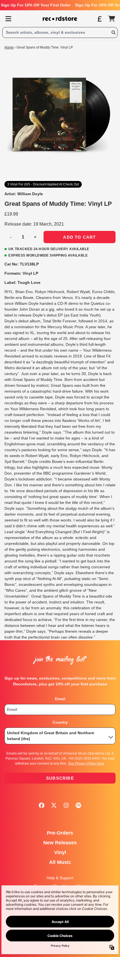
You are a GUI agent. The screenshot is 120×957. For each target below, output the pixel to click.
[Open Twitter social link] (54, 805)
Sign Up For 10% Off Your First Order (36, 5)
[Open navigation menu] (8, 19)
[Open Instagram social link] (66, 805)
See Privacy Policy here (86, 763)
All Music (60, 862)
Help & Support (60, 878)
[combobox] (60, 32)
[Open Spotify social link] (78, 805)
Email (60, 699)
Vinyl (60, 852)
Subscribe (60, 778)
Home (9, 47)
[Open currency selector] (99, 19)
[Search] (113, 32)
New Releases (60, 842)
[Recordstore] (60, 18)
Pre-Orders (60, 833)
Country (60, 722)
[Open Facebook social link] (41, 805)
